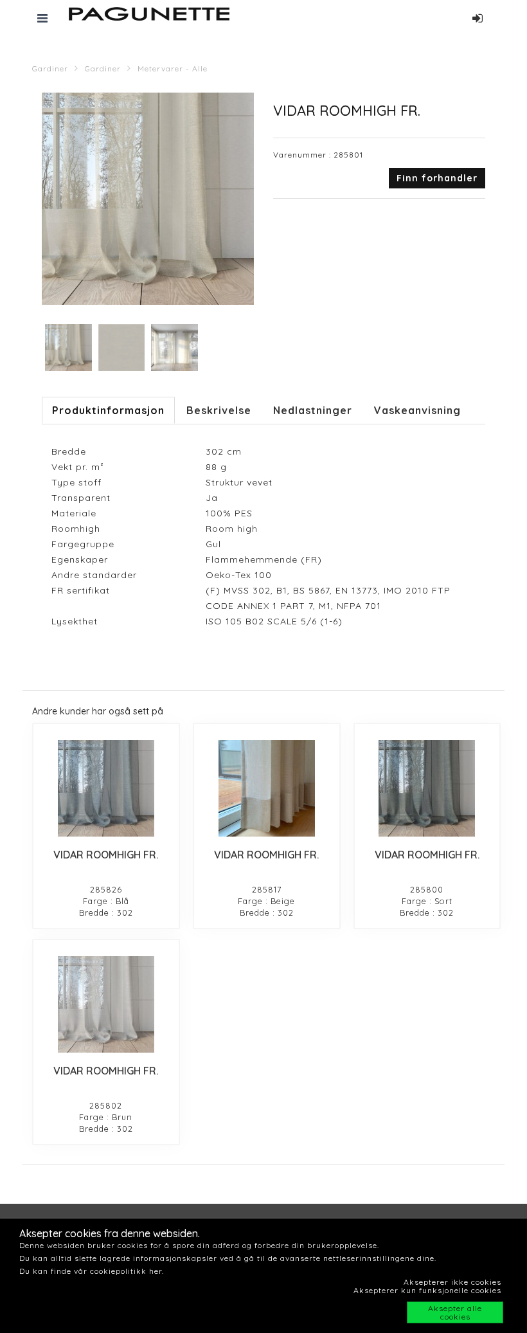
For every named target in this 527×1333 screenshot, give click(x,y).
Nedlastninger (312, 410)
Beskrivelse (218, 410)
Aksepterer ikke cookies (452, 1282)
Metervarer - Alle (173, 68)
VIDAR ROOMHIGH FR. (105, 854)
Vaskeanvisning (417, 410)
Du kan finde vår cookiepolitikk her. (91, 1271)
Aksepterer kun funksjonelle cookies (427, 1290)
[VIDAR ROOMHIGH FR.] (106, 788)
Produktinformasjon (108, 410)
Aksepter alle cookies (455, 1312)
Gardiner (50, 68)
